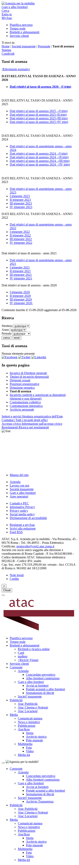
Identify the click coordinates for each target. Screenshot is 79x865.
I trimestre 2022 (20, 231)
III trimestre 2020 (21, 299)
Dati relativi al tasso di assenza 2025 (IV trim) (39, 122)
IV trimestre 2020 (21, 303)
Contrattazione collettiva (25, 402)
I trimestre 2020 (20, 292)
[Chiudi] (3, 595)
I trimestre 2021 (20, 267)
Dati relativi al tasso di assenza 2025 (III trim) (39, 118)
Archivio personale (22, 409)
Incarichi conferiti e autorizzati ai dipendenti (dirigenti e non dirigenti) (38, 396)
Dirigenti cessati (20, 380)
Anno (6, 329)
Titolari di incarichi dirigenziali (29, 376)
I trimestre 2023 (20, 196)
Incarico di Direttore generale (28, 373)
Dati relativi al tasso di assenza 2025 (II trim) (38, 114)
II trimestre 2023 (20, 199)
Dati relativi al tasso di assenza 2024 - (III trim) (39, 161)
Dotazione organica (22, 387)
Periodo (7, 333)
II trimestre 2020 (20, 296)
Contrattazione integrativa (26, 406)
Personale (44, 46)
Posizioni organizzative (24, 384)
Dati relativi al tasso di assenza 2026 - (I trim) (40, 86)
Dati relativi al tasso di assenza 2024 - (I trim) (38, 153)
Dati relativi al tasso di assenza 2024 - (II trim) (39, 157)
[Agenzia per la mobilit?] (39, 3)
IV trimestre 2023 (21, 207)
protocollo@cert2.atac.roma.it (35, 546)
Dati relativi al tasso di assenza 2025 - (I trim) (38, 111)
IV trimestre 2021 (21, 278)
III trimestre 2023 (21, 203)
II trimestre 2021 (20, 271)
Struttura (7, 326)
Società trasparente (24, 46)
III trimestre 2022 (21, 239)
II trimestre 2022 (20, 235)
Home (6, 46)
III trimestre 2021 (21, 274)
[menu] (39, 451)
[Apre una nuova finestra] (9, 357)
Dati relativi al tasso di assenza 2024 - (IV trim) (40, 164)
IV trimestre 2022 (21, 242)
